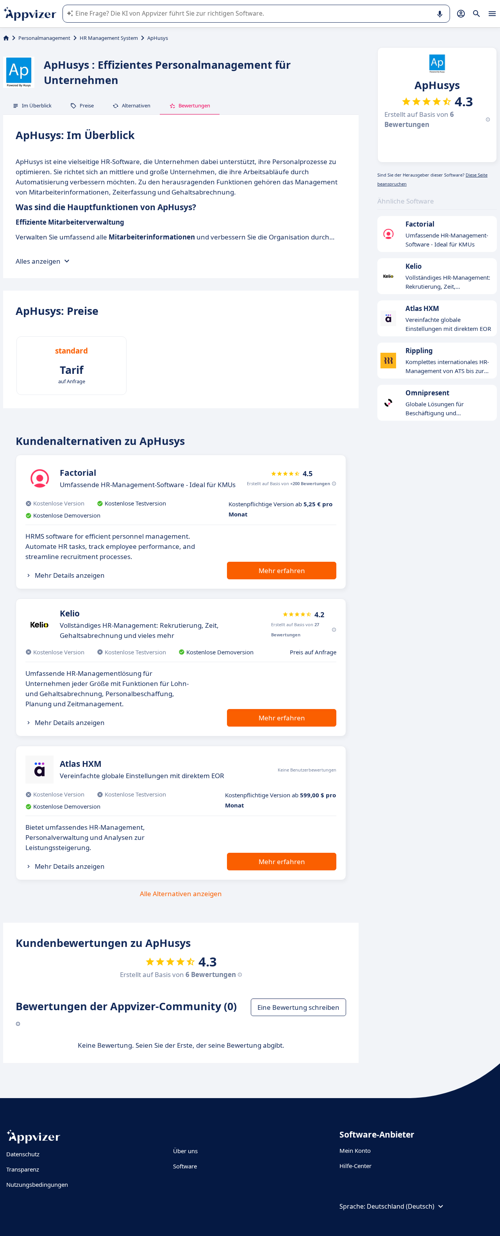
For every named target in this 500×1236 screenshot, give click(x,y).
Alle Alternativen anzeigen (181, 893)
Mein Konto (355, 1150)
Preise (87, 105)
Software (185, 1166)
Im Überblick (37, 105)
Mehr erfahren (282, 570)
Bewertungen (194, 105)
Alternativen (136, 105)
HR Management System (109, 37)
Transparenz (22, 1169)
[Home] (6, 38)
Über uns (185, 1151)
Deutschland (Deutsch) (400, 1206)
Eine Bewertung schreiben (298, 1007)
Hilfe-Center (355, 1166)
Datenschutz (22, 1154)
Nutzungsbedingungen (37, 1184)
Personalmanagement (44, 37)
